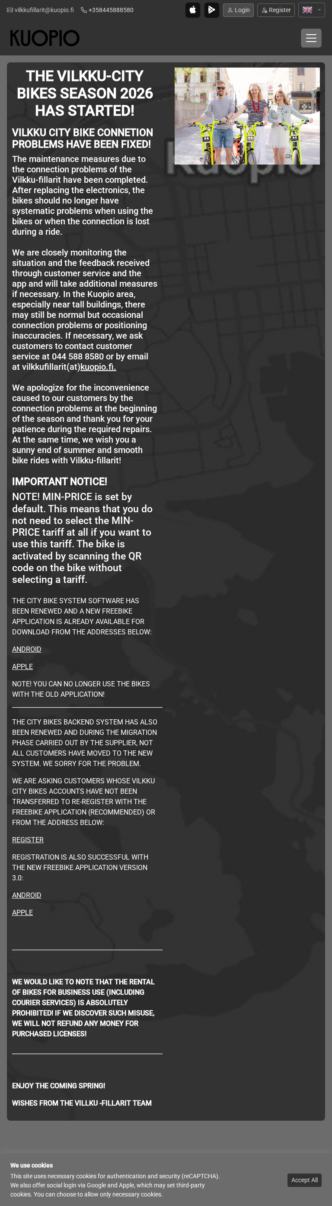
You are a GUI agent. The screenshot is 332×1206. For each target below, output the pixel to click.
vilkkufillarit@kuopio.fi (44, 9)
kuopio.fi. (98, 367)
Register (280, 9)
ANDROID (27, 649)
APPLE (22, 667)
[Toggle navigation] (311, 38)
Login (242, 9)
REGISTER (28, 840)
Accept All (304, 1180)
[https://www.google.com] (247, 115)
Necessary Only (259, 1180)
